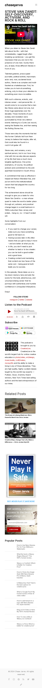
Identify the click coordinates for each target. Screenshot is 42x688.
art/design (30, 357)
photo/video (20, 357)
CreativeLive (25, 348)
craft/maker (20, 360)
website (29, 300)
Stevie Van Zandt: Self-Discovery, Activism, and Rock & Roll (21, 16)
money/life (9, 363)
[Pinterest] (18, 679)
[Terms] (21, 685)
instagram (14, 300)
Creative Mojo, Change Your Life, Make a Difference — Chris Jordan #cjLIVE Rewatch (19, 442)
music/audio (10, 360)
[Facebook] (9, 679)
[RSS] (23, 679)
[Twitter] (28, 679)
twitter (21, 300)
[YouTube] (33, 679)
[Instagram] (14, 679)
